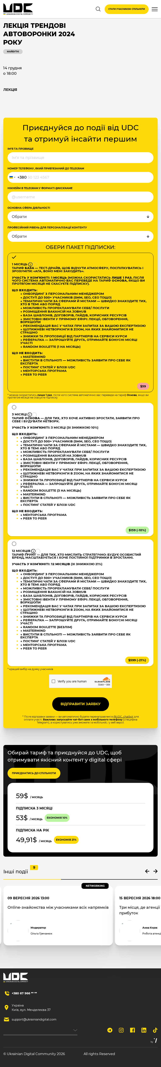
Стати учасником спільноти (126, 9)
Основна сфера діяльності (29, 207)
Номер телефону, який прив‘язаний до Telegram (46, 168)
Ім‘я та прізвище (21, 148)
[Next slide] (155, 871)
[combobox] (17, 177)
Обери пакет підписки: (80, 247)
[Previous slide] (147, 871)
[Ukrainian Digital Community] (18, 9)
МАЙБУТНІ (13, 51)
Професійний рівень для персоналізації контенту (47, 227)
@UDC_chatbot (123, 716)
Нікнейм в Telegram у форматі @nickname (40, 188)
